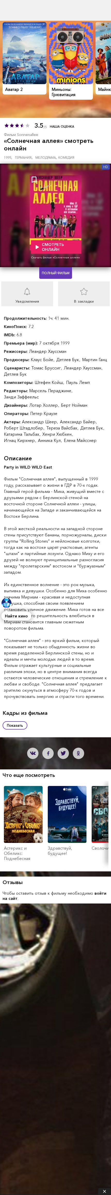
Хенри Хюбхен (57, 434)
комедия (66, 157)
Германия (24, 157)
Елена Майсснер (80, 440)
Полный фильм (55, 273)
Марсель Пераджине (51, 390)
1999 (8, 157)
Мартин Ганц (94, 359)
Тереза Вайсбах (62, 428)
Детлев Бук (68, 359)
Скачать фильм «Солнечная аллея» (55, 257)
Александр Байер (78, 421)
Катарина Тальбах (22, 434)
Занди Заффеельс (21, 396)
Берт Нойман (74, 405)
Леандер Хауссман (47, 351)
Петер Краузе (43, 413)
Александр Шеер (40, 421)
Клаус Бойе (42, 359)
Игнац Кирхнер (20, 440)
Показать (15, 725)
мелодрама (46, 157)
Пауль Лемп (78, 382)
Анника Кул (50, 440)
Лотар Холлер (44, 405)
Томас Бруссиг (46, 367)
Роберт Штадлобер (24, 428)
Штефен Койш (49, 382)
